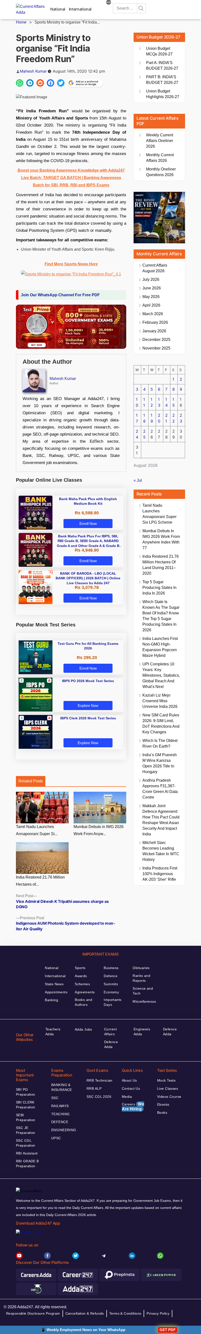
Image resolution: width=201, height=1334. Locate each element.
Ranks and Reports (141, 978)
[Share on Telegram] (30, 83)
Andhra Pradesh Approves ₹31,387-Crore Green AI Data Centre (160, 788)
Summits (111, 984)
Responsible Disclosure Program (33, 1313)
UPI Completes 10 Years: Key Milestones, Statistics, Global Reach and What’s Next (161, 675)
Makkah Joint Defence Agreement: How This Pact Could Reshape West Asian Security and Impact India (160, 820)
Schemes (82, 984)
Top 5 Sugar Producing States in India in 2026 (159, 587)
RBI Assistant (27, 1153)
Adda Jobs (83, 1029)
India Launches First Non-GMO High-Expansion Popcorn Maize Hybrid (160, 647)
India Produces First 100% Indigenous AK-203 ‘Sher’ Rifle (159, 873)
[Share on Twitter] (60, 83)
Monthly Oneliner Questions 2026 (161, 172)
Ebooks (163, 1104)
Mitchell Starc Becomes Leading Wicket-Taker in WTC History (160, 851)
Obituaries (141, 968)
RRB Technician (100, 1080)
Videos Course (169, 1097)
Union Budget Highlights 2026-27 (162, 94)
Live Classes (167, 1088)
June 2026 (151, 288)
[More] (109, 3)
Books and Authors (83, 1002)
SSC (54, 1098)
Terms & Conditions (125, 1313)
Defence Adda (111, 1044)
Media (127, 1097)
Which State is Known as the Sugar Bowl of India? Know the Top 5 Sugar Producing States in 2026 (160, 616)
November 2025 (156, 348)
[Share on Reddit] (40, 83)
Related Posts (30, 781)
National (57, 9)
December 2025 (156, 339)
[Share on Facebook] (50, 83)
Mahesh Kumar (33, 71)
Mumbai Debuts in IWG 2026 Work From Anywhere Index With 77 (161, 539)
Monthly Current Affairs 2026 (160, 158)
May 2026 (151, 297)
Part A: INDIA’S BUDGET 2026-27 (162, 65)
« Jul (138, 480)
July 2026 (150, 279)
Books (162, 1112)
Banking (51, 1000)
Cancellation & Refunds (84, 1313)
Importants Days (112, 1002)
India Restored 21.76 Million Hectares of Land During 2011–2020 (160, 564)
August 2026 (154, 268)
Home (21, 22)
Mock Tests (166, 1080)
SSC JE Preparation (25, 1130)
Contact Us (131, 1088)
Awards (81, 976)
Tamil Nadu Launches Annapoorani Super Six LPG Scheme (159, 513)
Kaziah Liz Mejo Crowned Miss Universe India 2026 (159, 701)
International (80, 9)
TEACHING (60, 1114)
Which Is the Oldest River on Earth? (159, 743)
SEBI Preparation (25, 1117)
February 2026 (155, 322)
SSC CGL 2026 (99, 1097)
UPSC (56, 1138)
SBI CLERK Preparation (25, 1104)
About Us (129, 1080)
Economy (111, 992)
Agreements (85, 992)
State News (54, 984)
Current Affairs (110, 1031)
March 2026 (152, 314)
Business (111, 968)
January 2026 (154, 331)
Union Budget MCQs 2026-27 (159, 51)
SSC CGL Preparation (25, 1143)
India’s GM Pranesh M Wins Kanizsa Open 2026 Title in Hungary (159, 763)
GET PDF (168, 1330)
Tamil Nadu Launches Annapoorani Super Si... (37, 830)
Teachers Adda (52, 1031)
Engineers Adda (142, 1031)
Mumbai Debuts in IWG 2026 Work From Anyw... (99, 830)
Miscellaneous (144, 1001)
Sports (80, 968)
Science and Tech (143, 990)
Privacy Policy (158, 1313)
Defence (110, 976)
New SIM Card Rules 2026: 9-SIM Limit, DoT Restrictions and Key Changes (160, 723)
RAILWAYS (60, 1106)
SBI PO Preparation (25, 1092)
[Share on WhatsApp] (19, 83)
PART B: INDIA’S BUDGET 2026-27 (162, 80)
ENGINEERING (63, 1130)
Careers (133, 1106)
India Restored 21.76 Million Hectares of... (40, 880)
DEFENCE (59, 1122)
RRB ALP (94, 1088)
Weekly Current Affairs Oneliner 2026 (159, 140)
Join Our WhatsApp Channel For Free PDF (60, 295)
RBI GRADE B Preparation (27, 1163)
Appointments (56, 992)
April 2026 (151, 305)
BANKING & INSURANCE (61, 1087)
